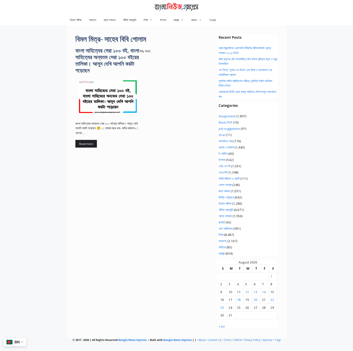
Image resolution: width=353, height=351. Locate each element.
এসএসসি (223, 172)
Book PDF (225, 122)
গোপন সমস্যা (225, 185)
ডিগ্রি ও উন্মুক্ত (226, 197)
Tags (278, 340)
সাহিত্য (222, 247)
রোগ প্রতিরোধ (226, 228)
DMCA (238, 340)
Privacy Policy (252, 340)
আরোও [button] (194, 20)
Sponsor (267, 340)
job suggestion (229, 128)
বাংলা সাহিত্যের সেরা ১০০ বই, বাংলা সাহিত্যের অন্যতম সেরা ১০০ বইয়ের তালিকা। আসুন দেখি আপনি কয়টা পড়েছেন (107, 60)
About (202, 340)
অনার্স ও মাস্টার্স (226, 147)
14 (264, 292)
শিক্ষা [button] (146, 20)
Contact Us (214, 340)
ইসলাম (163, 20)
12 (247, 292)
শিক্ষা (221, 235)
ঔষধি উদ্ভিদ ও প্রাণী (229, 178)
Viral (222, 135)
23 (222, 307)
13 (255, 292)
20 (255, 300)
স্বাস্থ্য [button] (176, 20)
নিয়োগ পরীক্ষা (76, 20)
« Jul (222, 326)
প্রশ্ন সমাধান (110, 20)
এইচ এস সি (225, 166)
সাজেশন (92, 20)
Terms (227, 340)
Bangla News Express (132, 340)
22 (272, 300)
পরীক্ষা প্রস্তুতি (129, 20)
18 (239, 300)
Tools (212, 20)
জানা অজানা (224, 191)
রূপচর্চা (222, 222)
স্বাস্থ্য (222, 253)
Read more (86, 144)
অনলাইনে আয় (226, 141)
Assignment (227, 116)
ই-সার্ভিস (223, 153)
